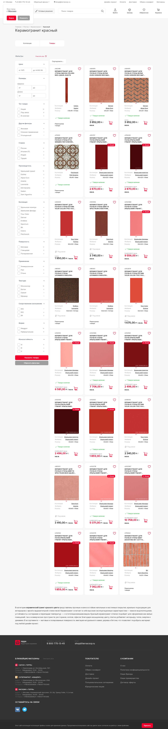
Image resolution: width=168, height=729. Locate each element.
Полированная (27, 254)
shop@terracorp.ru (85, 643)
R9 (22, 316)
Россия (23, 148)
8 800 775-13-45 (56, 643)
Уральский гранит (28, 171)
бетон (23, 289)
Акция (23, 109)
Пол (22, 270)
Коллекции (27, 43)
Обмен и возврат (93, 670)
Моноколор (25, 286)
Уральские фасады (28, 211)
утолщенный (26, 135)
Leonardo (24, 184)
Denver (23, 217)
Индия (23, 155)
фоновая (24, 129)
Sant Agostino (26, 194)
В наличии (25, 116)
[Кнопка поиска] (102, 11)
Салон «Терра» (25, 665)
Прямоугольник (27, 332)
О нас (122, 666)
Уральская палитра (28, 207)
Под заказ (25, 112)
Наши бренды (126, 674)
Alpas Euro (25, 178)
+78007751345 (42, 672)
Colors (23, 231)
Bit (22, 227)
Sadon (23, 191)
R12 (22, 312)
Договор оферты (128, 682)
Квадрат (24, 328)
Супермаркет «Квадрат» (30, 677)
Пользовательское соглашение (99, 682)
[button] (115, 11)
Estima (23, 174)
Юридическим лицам (94, 687)
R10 (22, 309)
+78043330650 (30, 684)
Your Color (25, 214)
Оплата (88, 666)
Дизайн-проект (92, 678)
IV (21, 344)
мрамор (24, 296)
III (21, 348)
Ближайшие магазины (27, 658)
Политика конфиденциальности (134, 670)
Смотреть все (48, 659)
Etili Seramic (25, 188)
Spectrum (24, 224)
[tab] (44, 64)
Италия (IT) (25, 151)
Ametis (23, 181)
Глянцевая (25, 250)
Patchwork (25, 234)
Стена (23, 273)
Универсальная (27, 266)
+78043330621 (30, 697)
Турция (23, 158)
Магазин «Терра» (26, 689)
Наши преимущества (129, 678)
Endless (24, 221)
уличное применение (29, 132)
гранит (23, 293)
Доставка (89, 674)
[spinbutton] (24, 70)
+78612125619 (29, 672)
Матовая (24, 247)
